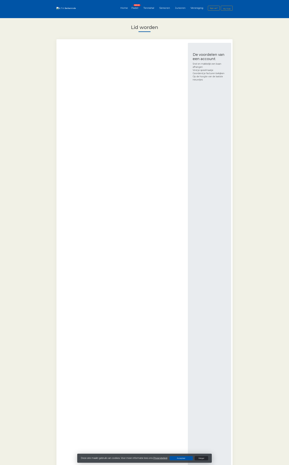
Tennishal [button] (148, 7)
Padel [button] (134, 7)
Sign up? (214, 8)
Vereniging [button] (197, 7)
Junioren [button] (180, 7)
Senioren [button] (164, 7)
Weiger (201, 458)
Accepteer (181, 458)
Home (124, 7)
